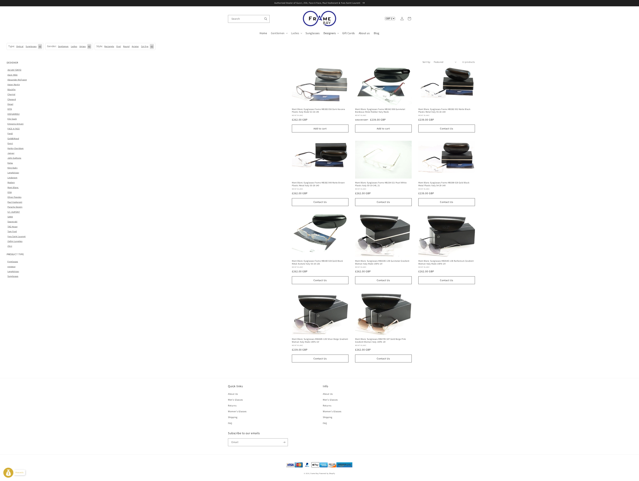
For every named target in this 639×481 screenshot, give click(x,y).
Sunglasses (12, 276)
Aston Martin (13, 84)
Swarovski (12, 221)
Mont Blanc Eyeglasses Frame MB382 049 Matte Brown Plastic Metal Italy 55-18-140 (318, 184)
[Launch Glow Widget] (8, 473)
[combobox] (248, 19)
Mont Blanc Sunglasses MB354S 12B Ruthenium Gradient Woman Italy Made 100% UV (446, 262)
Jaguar (10, 153)
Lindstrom (12, 177)
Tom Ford (12, 231)
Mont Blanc (13, 187)
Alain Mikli (12, 74)
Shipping (232, 417)
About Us (233, 393)
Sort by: (426, 61)
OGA (9, 192)
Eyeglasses (12, 261)
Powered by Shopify (327, 473)
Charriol (11, 94)
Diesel (10, 104)
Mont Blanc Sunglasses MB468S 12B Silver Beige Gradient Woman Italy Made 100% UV (320, 340)
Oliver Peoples (14, 197)
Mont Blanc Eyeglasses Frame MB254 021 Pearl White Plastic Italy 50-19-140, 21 (381, 184)
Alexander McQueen (17, 79)
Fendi (10, 133)
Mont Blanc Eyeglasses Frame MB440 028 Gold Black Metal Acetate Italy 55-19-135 (317, 262)
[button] (231, 18)
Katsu (10, 163)
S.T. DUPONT (13, 212)
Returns (232, 405)
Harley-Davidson (15, 148)
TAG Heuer (12, 226)
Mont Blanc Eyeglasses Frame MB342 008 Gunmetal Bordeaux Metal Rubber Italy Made (380, 110)
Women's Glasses (237, 411)
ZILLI (9, 246)
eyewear (11, 266)
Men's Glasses (235, 399)
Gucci (10, 143)
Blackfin (11, 89)
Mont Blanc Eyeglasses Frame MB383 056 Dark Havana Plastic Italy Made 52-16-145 (318, 110)
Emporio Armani (15, 123)
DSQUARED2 (13, 114)
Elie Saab (12, 118)
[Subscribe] (284, 442)
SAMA (10, 216)
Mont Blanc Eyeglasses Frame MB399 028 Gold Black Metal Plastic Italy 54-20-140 (443, 184)
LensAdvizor (13, 172)
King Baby (12, 167)
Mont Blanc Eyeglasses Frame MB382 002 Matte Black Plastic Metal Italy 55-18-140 (444, 110)
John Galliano (14, 158)
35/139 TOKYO (14, 69)
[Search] (265, 18)
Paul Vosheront (14, 202)
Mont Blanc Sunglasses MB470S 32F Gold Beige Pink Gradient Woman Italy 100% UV (380, 340)
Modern (11, 182)
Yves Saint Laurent (16, 236)
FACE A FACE (13, 128)
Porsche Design (14, 207)
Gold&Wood (13, 138)
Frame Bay (314, 473)
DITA (9, 109)
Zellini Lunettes (14, 241)
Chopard (11, 99)
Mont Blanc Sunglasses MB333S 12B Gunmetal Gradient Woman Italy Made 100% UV (382, 262)
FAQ (230, 423)
